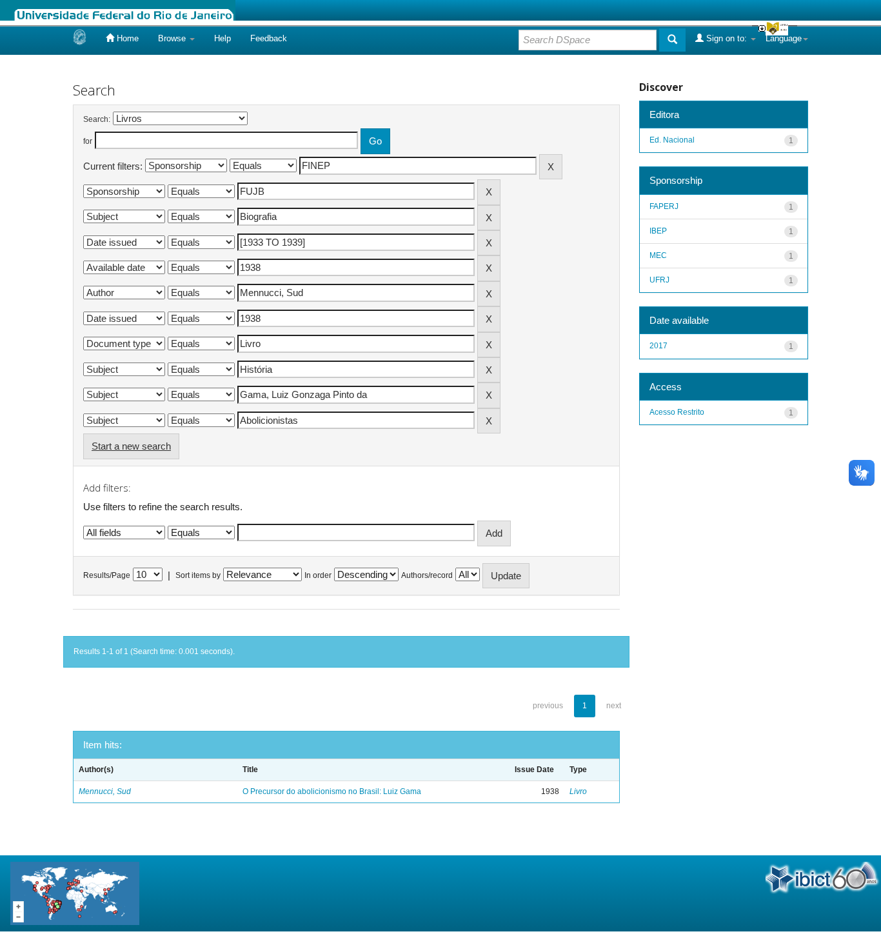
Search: (96, 119)
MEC (658, 255)
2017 (658, 345)
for (87, 141)
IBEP (658, 230)
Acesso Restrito (676, 412)
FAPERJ (663, 206)
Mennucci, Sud (105, 791)
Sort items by (198, 575)
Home (126, 38)
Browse (173, 38)
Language (784, 38)
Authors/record (427, 575)
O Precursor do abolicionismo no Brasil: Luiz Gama (332, 791)
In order (318, 575)
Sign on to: (726, 38)
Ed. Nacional (672, 139)
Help (222, 38)
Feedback (268, 38)
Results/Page (106, 575)
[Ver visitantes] (74, 892)
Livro (578, 791)
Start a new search (131, 446)
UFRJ (659, 279)
